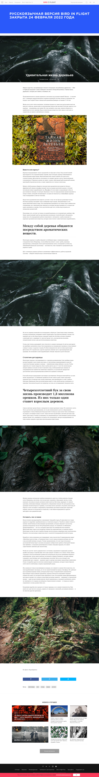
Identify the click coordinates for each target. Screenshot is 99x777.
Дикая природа (31, 686)
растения (54, 686)
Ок (76, 774)
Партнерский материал (77, 2)
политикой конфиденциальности (63, 774)
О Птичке (17, 769)
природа (48, 686)
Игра (6, 2)
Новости (11, 2)
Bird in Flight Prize (61, 769)
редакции (64, 772)
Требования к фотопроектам (47, 769)
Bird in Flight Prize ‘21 (27, 2)
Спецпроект (18, 2)
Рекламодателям (33, 769)
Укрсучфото (71, 769)
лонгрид (42, 686)
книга (38, 686)
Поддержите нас (80, 769)
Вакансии (24, 769)
